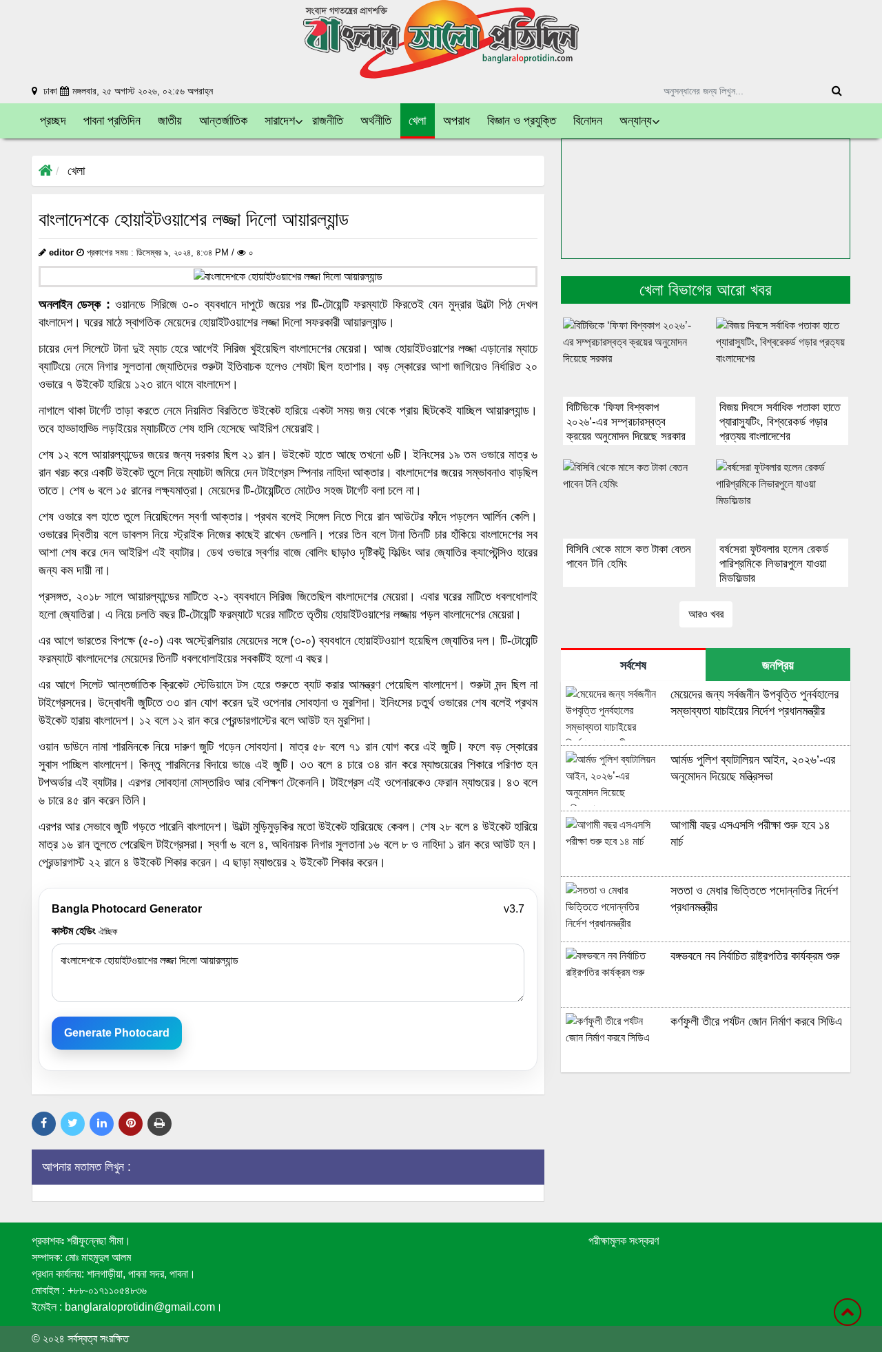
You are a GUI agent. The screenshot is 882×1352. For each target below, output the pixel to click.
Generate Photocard (117, 1033)
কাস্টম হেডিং (84, 931)
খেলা (76, 171)
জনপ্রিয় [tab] (778, 665)
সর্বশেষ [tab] (633, 665)
